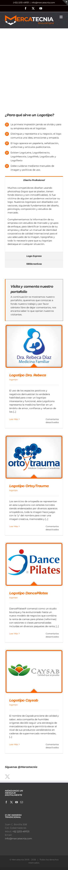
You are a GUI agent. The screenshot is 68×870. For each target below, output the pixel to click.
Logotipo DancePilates (28, 593)
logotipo (13, 379)
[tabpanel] (34, 218)
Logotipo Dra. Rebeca (27, 375)
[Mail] (21, 802)
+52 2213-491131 (20, 831)
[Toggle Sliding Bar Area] (65, 3)
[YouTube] (16, 802)
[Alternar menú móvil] (61, 17)
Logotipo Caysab (23, 700)
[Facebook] (6, 802)
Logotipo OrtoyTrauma (29, 486)
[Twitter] (11, 802)
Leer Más (13, 419)
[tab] (34, 180)
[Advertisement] (34, 73)
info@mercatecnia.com (43, 2)
